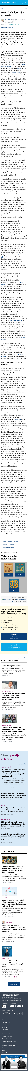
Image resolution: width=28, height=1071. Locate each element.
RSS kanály (4, 1052)
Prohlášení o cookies (7, 1036)
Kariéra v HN (5, 1027)
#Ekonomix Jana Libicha (9, 547)
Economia (4, 1024)
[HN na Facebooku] (13, 1006)
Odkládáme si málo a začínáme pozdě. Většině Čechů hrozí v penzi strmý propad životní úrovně (13, 795)
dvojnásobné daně (16, 320)
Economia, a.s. (11, 997)
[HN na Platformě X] (11, 1006)
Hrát (8, 574)
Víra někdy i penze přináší (11, 666)
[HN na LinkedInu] (18, 1006)
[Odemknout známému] (26, 8)
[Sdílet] (23, 8)
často (19, 68)
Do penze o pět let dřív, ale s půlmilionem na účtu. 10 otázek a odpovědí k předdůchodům (13, 729)
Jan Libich (7, 19)
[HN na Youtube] (22, 1006)
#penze (16, 541)
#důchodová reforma (8, 544)
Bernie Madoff (15, 73)
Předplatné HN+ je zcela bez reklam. (19, 657)
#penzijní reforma (7, 541)
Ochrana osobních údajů (8, 1034)
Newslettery (5, 1050)
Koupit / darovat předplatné (8, 1045)
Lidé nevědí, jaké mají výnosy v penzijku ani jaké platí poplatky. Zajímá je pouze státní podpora (13, 824)
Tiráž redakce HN (6, 1022)
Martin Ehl (9, 922)
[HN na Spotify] (20, 1006)
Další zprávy (14, 984)
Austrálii (18, 419)
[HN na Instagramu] (15, 1006)
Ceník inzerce (5, 1029)
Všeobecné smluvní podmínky (9, 1041)
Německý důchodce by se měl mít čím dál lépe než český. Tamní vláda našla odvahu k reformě (13, 810)
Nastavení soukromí (6, 1038)
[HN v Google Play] (7, 1013)
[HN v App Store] (17, 1013)
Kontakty (4, 1020)
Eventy (3, 1048)
